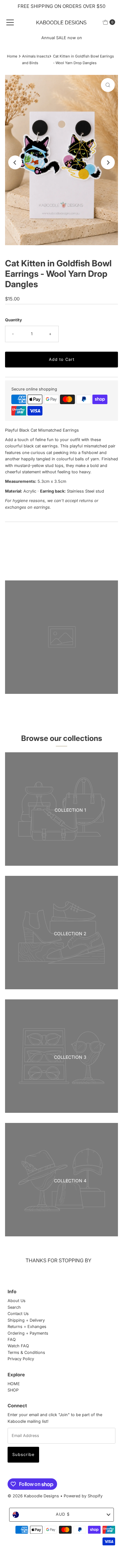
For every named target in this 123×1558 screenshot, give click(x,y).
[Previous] (15, 162)
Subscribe (23, 1454)
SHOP (13, 1390)
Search (14, 1307)
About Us (17, 1300)
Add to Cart (61, 359)
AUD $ (63, 1514)
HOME (14, 1383)
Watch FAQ (18, 1345)
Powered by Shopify (83, 1496)
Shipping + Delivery (26, 1320)
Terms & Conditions (26, 1352)
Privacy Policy (21, 1358)
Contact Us (18, 1313)
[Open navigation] (10, 22)
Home (12, 56)
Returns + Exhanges (27, 1326)
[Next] (108, 162)
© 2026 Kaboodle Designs (33, 1496)
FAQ (12, 1339)
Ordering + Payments (28, 1333)
